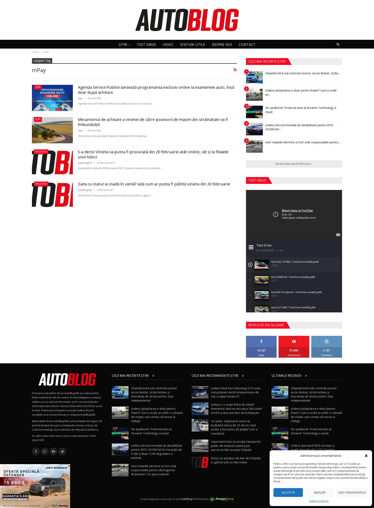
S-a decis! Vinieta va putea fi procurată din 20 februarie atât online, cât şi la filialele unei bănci (153, 154)
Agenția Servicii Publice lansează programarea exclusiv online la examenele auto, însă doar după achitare (156, 90)
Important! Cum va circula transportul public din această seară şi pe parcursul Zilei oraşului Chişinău (235, 446)
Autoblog (186, 499)
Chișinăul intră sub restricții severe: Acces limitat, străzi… (302, 73)
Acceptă (288, 492)
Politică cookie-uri (319, 501)
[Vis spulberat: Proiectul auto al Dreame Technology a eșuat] (254, 112)
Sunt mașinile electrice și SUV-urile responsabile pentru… (302, 142)
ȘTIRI (123, 44)
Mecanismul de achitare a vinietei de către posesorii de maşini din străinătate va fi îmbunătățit (153, 122)
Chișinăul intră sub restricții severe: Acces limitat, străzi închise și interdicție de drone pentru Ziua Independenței (154, 394)
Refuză (319, 492)
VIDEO (168, 44)
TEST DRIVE (146, 44)
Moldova (41, 151)
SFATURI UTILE (192, 44)
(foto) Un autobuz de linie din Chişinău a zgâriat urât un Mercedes (236, 460)
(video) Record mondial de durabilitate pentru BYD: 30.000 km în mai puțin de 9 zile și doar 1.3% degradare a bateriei (156, 451)
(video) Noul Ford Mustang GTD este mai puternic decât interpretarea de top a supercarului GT (236, 392)
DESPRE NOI (222, 44)
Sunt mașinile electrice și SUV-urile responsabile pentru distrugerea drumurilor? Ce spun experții (153, 470)
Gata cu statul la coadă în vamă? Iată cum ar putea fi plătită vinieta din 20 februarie (154, 184)
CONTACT (247, 44)
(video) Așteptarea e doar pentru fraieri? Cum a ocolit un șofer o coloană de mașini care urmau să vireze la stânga (156, 415)
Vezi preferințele (352, 492)
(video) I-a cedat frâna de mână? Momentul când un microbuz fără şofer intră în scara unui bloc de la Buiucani (236, 408)
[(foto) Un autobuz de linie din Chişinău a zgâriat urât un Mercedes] (200, 462)
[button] (366, 456)
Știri (38, 87)
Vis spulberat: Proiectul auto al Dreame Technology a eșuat (151, 431)
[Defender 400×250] (35, 486)
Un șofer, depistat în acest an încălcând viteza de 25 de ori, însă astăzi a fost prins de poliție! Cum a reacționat (234, 427)
